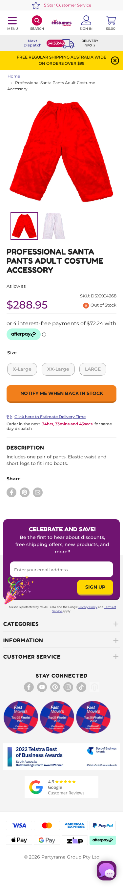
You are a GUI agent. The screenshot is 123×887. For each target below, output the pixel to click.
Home (14, 76)
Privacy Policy (87, 607)
